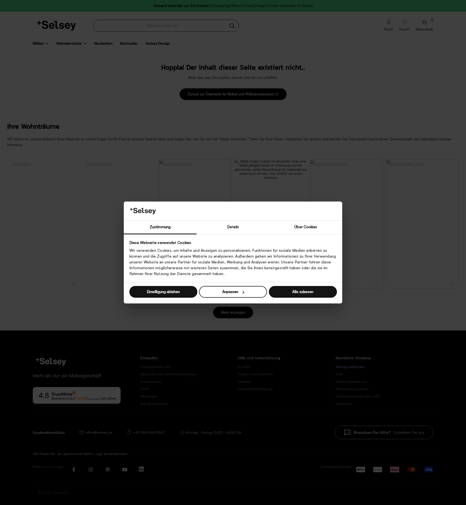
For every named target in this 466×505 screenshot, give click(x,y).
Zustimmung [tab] (160, 227)
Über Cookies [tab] (305, 227)
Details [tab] (233, 227)
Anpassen (230, 291)
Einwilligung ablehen (163, 291)
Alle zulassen (302, 291)
